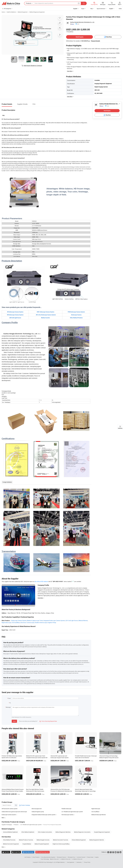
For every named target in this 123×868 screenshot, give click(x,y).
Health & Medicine (11, 12)
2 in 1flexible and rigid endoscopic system (72, 811)
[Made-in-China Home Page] (11, 3)
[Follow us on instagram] (113, 852)
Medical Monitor (83, 620)
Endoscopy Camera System (19, 620)
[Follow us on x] (111, 852)
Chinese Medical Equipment (79, 840)
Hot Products (28, 857)
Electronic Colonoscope (27, 622)
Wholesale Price (71, 857)
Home (3, 12)
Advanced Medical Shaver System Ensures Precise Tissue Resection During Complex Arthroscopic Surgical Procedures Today (13, 791)
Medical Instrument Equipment (11, 844)
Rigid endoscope (95, 808)
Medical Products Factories (26, 840)
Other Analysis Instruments (45, 832)
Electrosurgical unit (37, 808)
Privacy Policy (87, 862)
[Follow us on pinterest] (118, 852)
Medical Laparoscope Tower (35, 620)
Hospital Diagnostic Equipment (102, 832)
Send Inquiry (79, 37)
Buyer (82, 8)
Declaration (79, 862)
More (3, 847)
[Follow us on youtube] (115, 852)
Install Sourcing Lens (43, 852)
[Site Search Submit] (84, 3)
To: (10, 703)
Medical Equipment (23, 12)
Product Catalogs (25, 805)
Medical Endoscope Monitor (98, 814)
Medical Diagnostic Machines (63, 832)
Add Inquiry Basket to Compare (33, 65)
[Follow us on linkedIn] (120, 852)
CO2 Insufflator (16, 622)
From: (9, 698)
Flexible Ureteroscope (41, 622)
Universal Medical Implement (10, 832)
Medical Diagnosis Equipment (37, 12)
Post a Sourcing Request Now (48, 721)
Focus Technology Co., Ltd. (50, 862)
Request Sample (95, 41)
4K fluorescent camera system (9, 808)
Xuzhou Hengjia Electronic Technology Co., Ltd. (82, 22)
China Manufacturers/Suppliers (48, 857)
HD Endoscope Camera (67, 814)
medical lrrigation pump (38, 811)
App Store (6, 852)
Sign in (119, 4)
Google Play (16, 852)
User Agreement (70, 862)
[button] (79, 3)
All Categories (7, 8)
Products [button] (28, 3)
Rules (120, 8)
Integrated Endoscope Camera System (54, 620)
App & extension (101, 8)
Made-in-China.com (54, 859)
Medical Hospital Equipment (42, 844)
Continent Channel (81, 857)
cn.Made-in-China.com (77, 859)
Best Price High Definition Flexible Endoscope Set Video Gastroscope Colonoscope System (35, 791)
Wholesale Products (61, 857)
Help (91, 8)
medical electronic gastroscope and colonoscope (14, 811)
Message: (8, 707)
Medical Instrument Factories (60, 840)
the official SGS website (41, 581)
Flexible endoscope (66, 808)
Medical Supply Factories (43, 840)
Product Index (90, 857)
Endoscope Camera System (9, 814)
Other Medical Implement (27, 832)
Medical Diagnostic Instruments (82, 832)
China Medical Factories (9, 840)
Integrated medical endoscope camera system (43, 814)
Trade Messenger (28, 852)
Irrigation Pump (51, 622)
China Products (35, 857)
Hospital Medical (26, 844)
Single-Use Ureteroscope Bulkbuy (61, 844)
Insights (97, 857)
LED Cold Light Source (71, 620)
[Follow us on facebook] (108, 852)
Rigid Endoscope (6, 622)
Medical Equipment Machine (96, 840)
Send (14, 721)
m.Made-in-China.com (65, 859)
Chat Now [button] (109, 37)
